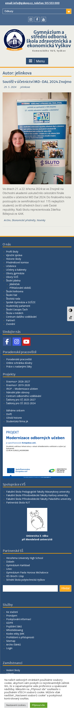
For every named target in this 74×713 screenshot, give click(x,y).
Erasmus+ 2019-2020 (18, 385)
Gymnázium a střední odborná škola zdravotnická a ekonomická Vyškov (48, 38)
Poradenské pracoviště (19, 359)
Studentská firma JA (17, 421)
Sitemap (10, 641)
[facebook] (37, 19)
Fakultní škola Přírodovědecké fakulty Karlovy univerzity (37, 495)
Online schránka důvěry (19, 363)
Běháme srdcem (15, 410)
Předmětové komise (17, 262)
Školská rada (13, 298)
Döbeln (10, 561)
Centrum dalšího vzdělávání (21, 316)
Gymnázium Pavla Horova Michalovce (27, 572)
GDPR (9, 622)
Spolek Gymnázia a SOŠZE (20, 302)
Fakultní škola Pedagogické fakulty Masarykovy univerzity (38, 491)
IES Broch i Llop (15, 576)
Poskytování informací (18, 619)
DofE (9, 414)
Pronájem (11, 615)
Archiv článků (13, 644)
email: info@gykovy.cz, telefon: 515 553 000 (32, 3)
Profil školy (12, 251)
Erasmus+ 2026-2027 (18, 381)
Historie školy (13, 258)
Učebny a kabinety (16, 269)
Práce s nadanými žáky (19, 366)
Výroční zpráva (14, 255)
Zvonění (10, 324)
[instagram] (30, 19)
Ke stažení (12, 612)
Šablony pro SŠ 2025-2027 (20, 399)
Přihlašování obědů (20, 287)
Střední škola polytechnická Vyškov (25, 579)
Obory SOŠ (12, 277)
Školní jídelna (13, 280)
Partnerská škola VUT (18, 502)
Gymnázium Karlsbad (18, 565)
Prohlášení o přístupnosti (20, 637)
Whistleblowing (14, 630)
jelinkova (25, 87)
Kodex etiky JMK (15, 633)
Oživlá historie (14, 417)
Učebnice (11, 266)
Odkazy (8, 11)
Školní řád (11, 295)
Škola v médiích (14, 313)
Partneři (10, 320)
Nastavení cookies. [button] (16, 705)
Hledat (65, 588)
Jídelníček (14, 284)
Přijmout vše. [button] (38, 705)
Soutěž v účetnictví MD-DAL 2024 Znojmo (37, 81)
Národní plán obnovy (17, 392)
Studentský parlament (18, 305)
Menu (40, 61)
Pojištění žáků (14, 626)
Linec (9, 568)
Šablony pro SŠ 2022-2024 (20, 403)
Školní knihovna (14, 291)
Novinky (41, 220)
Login (9, 648)
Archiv (7, 220)
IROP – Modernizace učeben (22, 388)
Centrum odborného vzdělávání (23, 396)
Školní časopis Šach (17, 309)
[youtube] (43, 19)
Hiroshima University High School (24, 558)
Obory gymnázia (15, 273)
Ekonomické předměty (23, 220)
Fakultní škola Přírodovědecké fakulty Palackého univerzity (38, 498)
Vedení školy (13, 670)
